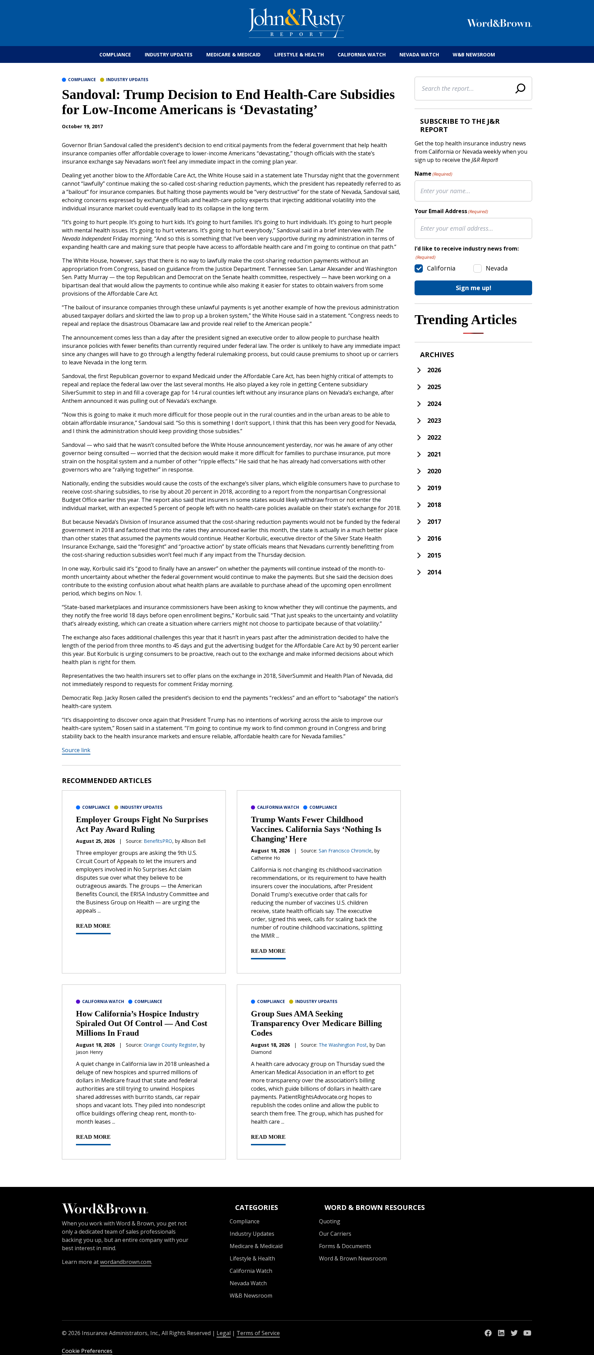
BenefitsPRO (158, 841)
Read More (93, 926)
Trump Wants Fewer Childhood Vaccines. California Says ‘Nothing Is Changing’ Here (316, 829)
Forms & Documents (345, 1246)
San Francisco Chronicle (345, 850)
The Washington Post (343, 1045)
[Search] (520, 88)
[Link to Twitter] (514, 1333)
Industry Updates (168, 54)
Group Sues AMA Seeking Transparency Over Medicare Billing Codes (316, 1023)
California (441, 268)
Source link (76, 750)
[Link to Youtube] (527, 1333)
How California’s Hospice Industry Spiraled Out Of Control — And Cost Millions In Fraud (141, 1023)
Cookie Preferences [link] (87, 1351)
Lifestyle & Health (299, 54)
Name (433, 173)
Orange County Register (170, 1045)
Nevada (497, 268)
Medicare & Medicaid (233, 54)
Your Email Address (451, 211)
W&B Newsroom (474, 54)
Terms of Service (258, 1333)
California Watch (362, 54)
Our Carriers (335, 1233)
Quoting (329, 1221)
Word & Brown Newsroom (353, 1258)
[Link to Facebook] (488, 1333)
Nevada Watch (419, 54)
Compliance (115, 54)
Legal (224, 1333)
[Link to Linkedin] (501, 1333)
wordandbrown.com (125, 1262)
